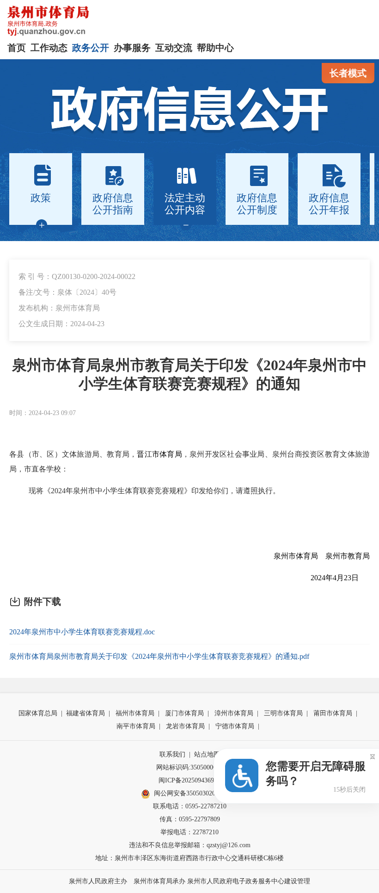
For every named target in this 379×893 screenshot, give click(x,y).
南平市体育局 (135, 726)
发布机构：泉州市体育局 (59, 308)
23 (347, 578)
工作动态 (49, 48)
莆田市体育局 (332, 713)
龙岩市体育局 (185, 726)
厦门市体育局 (184, 713)
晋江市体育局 (159, 454)
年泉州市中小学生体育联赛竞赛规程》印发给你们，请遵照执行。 (173, 491)
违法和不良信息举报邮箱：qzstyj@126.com (190, 845)
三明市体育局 (283, 713)
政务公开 (90, 48)
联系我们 (172, 754)
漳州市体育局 (233, 713)
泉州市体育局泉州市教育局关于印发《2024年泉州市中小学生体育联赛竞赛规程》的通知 (189, 374)
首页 (16, 48)
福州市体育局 (135, 713)
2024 (58, 491)
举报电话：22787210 (189, 832)
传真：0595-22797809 (189, 819)
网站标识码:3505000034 (189, 767)
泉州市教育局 (347, 556)
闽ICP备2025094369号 (189, 780)
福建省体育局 (85, 713)
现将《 (40, 491)
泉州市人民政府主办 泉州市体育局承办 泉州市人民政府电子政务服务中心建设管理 (189, 881)
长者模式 (348, 73)
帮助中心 (215, 48)
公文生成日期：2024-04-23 (61, 324)
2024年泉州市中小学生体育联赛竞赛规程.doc (82, 632)
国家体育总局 (37, 713)
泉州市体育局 (296, 556)
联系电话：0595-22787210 (189, 806)
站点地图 (207, 754)
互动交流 (173, 48)
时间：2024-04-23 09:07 (42, 412)
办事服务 (132, 48)
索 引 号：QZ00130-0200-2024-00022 (76, 276)
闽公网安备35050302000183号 (196, 793)
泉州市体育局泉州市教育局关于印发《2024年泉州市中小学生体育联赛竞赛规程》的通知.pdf (159, 656)
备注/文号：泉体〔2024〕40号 (67, 292)
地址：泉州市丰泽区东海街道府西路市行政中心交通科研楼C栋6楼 (189, 858)
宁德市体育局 (234, 726)
